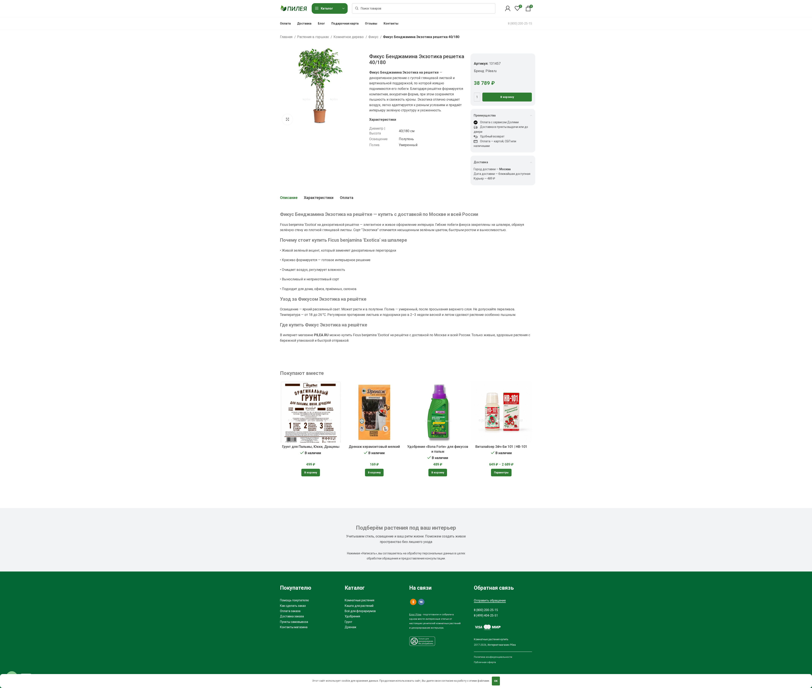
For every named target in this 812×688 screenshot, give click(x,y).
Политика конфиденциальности (493, 657)
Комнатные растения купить (491, 639)
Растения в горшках (313, 37)
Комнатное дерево (349, 37)
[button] (310, 472)
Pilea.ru (491, 71)
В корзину (507, 97)
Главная (286, 37)
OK (496, 681)
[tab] (289, 198)
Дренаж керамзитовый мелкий (374, 447)
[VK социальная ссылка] (421, 602)
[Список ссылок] (309, 600)
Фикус (373, 37)
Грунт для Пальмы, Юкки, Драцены (310, 447)
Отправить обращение (490, 600)
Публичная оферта (485, 662)
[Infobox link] (520, 23)
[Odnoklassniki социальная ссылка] (413, 602)
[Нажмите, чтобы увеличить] (287, 119)
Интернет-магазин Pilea (502, 644)
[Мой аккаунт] (508, 8)
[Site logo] (293, 8)
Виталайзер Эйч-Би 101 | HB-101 (501, 447)
